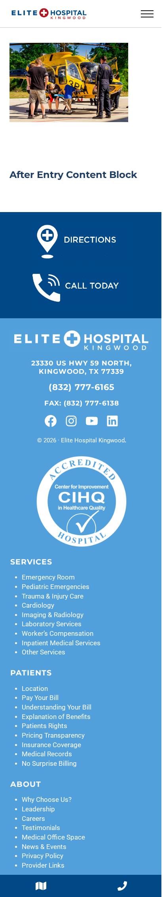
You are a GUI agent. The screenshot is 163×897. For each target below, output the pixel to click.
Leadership (38, 809)
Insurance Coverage (51, 745)
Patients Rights (44, 726)
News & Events (44, 847)
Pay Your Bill (40, 698)
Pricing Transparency (53, 735)
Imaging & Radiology (52, 615)
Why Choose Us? (47, 799)
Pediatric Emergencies (55, 587)
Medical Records (47, 754)
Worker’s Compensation (57, 633)
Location (35, 688)
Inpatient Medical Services (61, 643)
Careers (33, 818)
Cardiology (38, 605)
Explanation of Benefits (56, 717)
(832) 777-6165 (82, 387)
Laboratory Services (52, 624)
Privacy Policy (42, 856)
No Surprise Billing (49, 763)
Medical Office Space (53, 837)
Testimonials (41, 828)
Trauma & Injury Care (52, 596)
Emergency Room (48, 577)
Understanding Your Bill (56, 707)
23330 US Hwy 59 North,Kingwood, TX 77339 (81, 367)
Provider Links (43, 865)
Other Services (43, 652)
